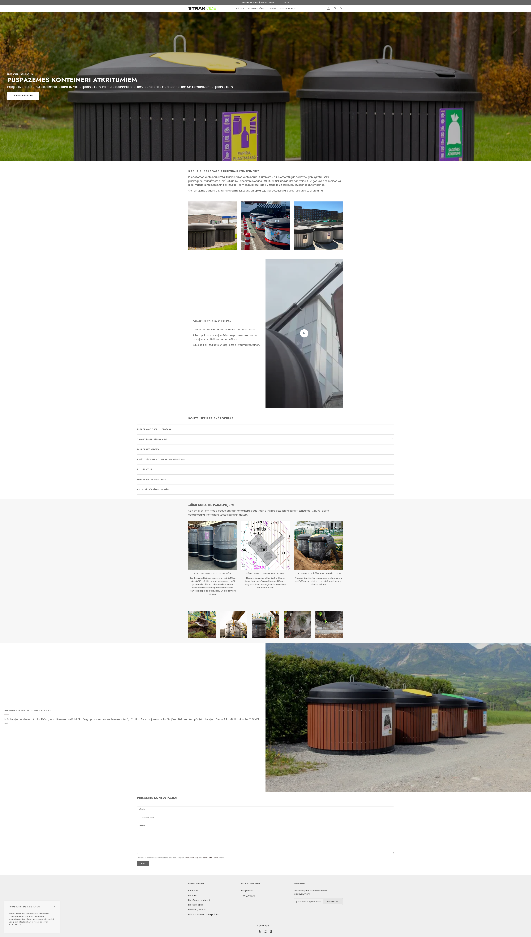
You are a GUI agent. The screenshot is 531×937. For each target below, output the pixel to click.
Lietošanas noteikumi (199, 900)
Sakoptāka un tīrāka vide (152, 439)
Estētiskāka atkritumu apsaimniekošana (161, 459)
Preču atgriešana (196, 909)
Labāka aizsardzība (148, 449)
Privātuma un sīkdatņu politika (203, 914)
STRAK (261, 926)
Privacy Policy (192, 858)
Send (143, 863)
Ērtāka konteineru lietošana (154, 429)
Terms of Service (210, 858)
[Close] (56, 905)
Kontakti (192, 895)
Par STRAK (193, 890)
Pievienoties (332, 902)
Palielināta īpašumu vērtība (153, 489)
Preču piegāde (195, 904)
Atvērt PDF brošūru (23, 96)
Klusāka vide (144, 469)
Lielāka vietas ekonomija (151, 479)
